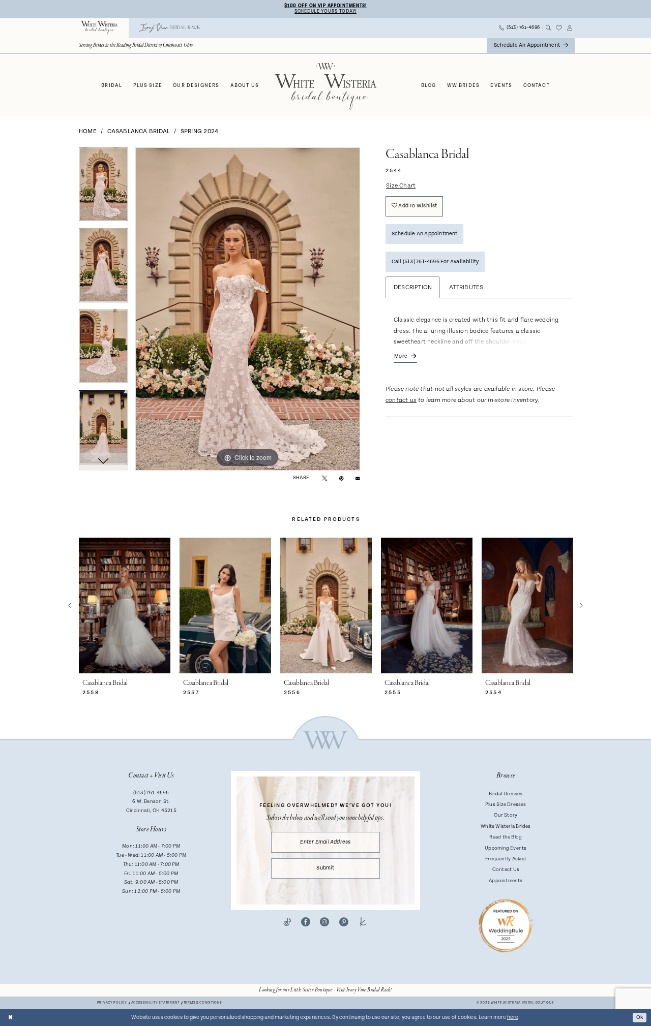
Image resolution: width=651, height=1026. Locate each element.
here (512, 1017)
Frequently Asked (505, 859)
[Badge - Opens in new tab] (506, 925)
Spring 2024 (199, 131)
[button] (570, 27)
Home (88, 131)
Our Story (505, 815)
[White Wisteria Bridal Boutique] (100, 28)
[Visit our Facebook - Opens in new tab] (306, 922)
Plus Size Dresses (505, 804)
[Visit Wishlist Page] (559, 28)
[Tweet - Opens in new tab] (324, 478)
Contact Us (505, 869)
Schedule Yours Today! (325, 11)
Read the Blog (505, 837)
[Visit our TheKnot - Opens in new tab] (363, 922)
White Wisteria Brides (506, 826)
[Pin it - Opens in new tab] (341, 478)
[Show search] (548, 27)
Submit (325, 868)
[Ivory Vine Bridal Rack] (170, 28)
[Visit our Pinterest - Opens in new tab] (344, 922)
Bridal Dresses (505, 794)
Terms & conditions (203, 1003)
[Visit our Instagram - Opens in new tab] (324, 922)
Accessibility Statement (155, 1003)
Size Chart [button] (401, 185)
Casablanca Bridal (138, 131)
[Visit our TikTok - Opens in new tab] (287, 922)
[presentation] (124, 605)
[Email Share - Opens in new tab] (357, 478)
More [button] (400, 356)
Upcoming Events (505, 848)
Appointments (506, 881)
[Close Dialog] (11, 1017)
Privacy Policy (112, 1003)
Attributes (466, 287)
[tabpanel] (103, 188)
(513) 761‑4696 (151, 793)
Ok (639, 1017)
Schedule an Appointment (425, 234)
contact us (401, 400)
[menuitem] (100, 28)
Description (413, 287)
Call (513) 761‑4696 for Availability (435, 262)
